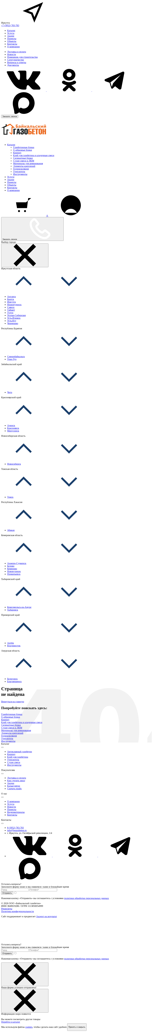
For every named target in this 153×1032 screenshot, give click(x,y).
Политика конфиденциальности (17, 911)
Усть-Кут (11, 320)
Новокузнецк (14, 571)
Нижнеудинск (14, 304)
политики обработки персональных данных (86, 898)
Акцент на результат (46, 916)
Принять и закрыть (76, 1027)
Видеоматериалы (16, 812)
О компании (13, 46)
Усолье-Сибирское (16, 315)
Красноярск (13, 428)
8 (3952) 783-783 (15, 827)
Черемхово (12, 323)
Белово (10, 566)
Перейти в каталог (10, 1022)
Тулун (10, 312)
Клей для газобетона (17, 757)
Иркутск (11, 302)
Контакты (12, 44)
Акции (10, 36)
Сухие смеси (13, 762)
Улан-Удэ (11, 359)
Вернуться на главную (12, 701)
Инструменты (20, 174)
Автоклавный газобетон (19, 751)
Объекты (11, 41)
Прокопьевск (13, 574)
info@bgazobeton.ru (17, 830)
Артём (10, 643)
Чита (9, 392)
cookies (28, 1027)
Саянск (10, 307)
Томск (10, 497)
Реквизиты (6, 908)
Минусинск (13, 431)
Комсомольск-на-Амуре (19, 607)
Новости (11, 54)
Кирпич (17, 152)
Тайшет (11, 310)
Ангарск (11, 296)
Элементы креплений (24, 166)
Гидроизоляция (21, 169)
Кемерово (12, 568)
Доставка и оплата (16, 51)
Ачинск (11, 425)
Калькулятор (13, 786)
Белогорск (12, 679)
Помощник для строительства (22, 57)
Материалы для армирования (28, 163)
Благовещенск (14, 681)
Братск (10, 299)
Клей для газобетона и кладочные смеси (33, 155)
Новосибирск (14, 464)
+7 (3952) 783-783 (10, 25)
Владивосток (13, 645)
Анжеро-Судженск (16, 563)
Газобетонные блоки (23, 147)
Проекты (11, 38)
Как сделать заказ (16, 780)
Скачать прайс (14, 788)
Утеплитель (19, 171)
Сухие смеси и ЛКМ (23, 160)
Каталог (11, 30)
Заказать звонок (9, 116)
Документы (13, 65)
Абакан (11, 530)
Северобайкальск (16, 356)
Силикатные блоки (23, 158)
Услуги (10, 33)
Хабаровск (12, 610)
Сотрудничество (15, 59)
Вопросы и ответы (16, 62)
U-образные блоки (22, 150)
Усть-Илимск (13, 318)
